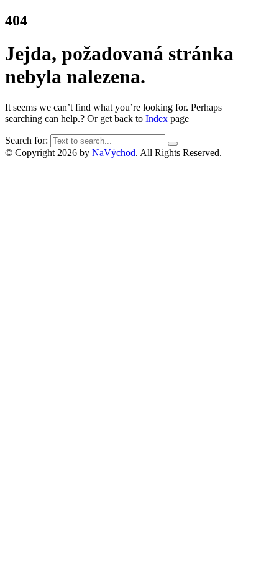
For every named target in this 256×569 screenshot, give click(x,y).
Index (156, 118)
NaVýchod (113, 152)
